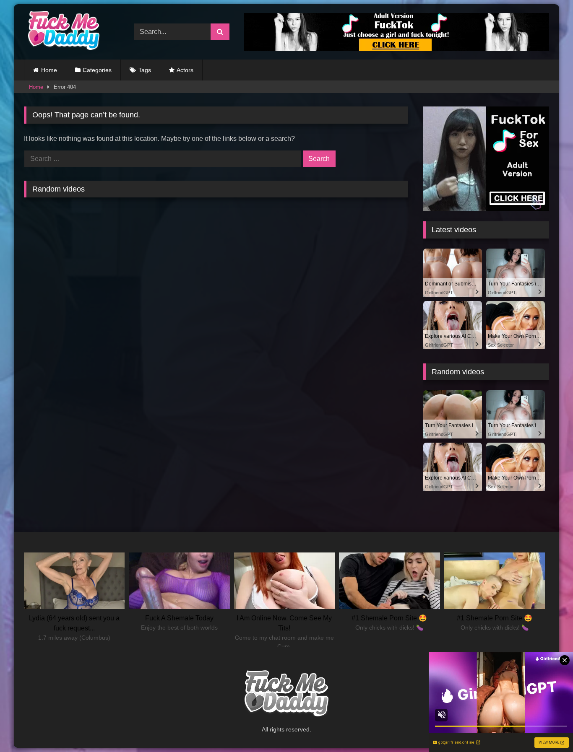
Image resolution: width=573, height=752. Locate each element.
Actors (185, 70)
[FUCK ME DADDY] (61, 32)
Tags (144, 70)
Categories (97, 70)
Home (49, 70)
